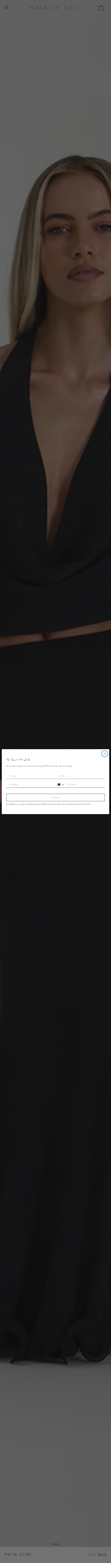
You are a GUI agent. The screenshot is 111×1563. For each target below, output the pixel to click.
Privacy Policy (82, 804)
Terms (89, 804)
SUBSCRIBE (55, 797)
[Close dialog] (105, 753)
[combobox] (60, 784)
